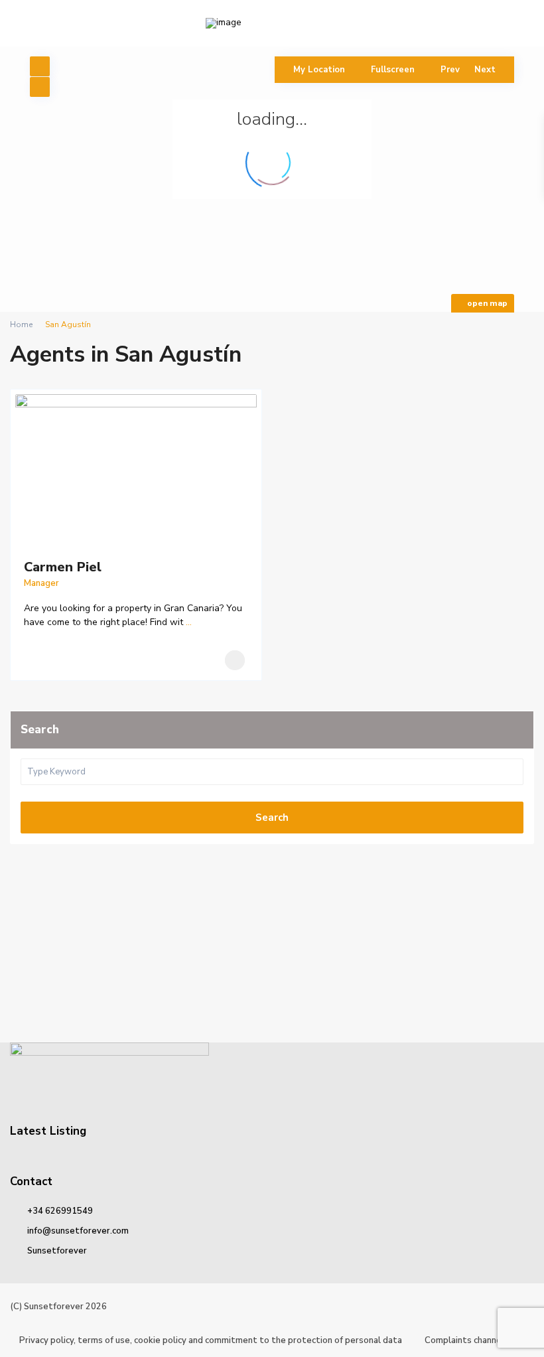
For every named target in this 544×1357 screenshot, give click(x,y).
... (189, 622)
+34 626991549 (60, 1211)
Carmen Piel (63, 567)
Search (272, 817)
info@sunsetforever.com (78, 1231)
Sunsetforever (57, 1251)
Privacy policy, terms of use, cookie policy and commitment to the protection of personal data (210, 1340)
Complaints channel (464, 1340)
